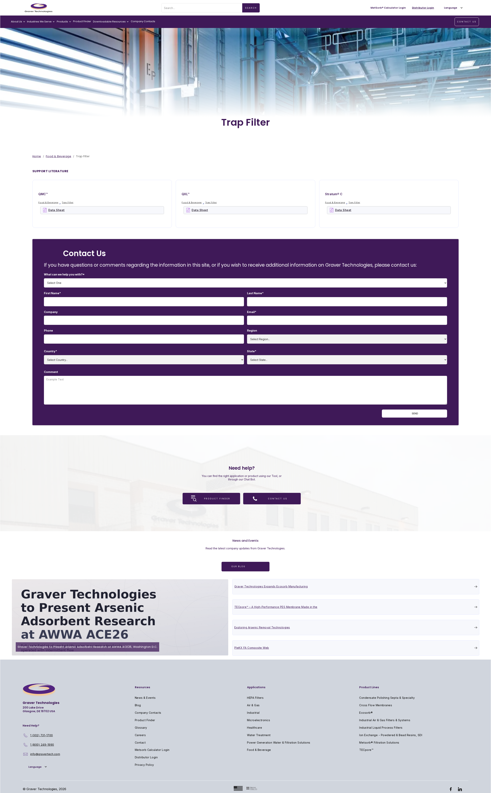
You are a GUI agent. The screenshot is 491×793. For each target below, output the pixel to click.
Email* (251, 312)
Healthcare (254, 727)
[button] (452, 8)
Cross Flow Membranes (375, 705)
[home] (38, 7)
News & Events (145, 697)
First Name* (52, 293)
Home (36, 156)
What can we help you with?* (64, 274)
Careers (140, 735)
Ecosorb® (366, 712)
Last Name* (255, 293)
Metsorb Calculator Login (152, 749)
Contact (140, 742)
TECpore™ (366, 749)
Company (51, 312)
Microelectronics (258, 720)
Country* (50, 351)
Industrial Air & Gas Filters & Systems (384, 720)
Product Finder (82, 21)
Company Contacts (143, 21)
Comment (51, 372)
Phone (48, 330)
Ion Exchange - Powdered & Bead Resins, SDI (390, 735)
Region (252, 330)
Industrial (253, 712)
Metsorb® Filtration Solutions (379, 742)
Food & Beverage (58, 156)
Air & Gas (253, 705)
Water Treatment (259, 735)
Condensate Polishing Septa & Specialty (387, 697)
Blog (138, 705)
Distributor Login (146, 757)
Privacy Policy (144, 764)
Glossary (141, 727)
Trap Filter (67, 202)
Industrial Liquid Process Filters (381, 727)
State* (251, 351)
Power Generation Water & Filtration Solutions (278, 742)
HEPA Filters (255, 697)
